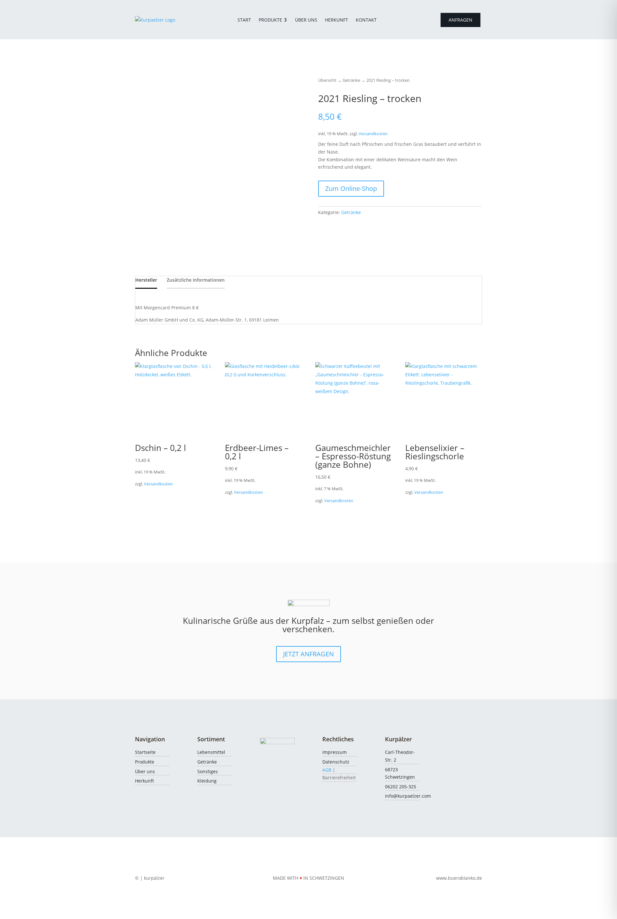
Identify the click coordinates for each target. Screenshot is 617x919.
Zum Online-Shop (351, 188)
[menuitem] (244, 20)
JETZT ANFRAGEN (308, 654)
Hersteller (146, 280)
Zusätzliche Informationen (196, 280)
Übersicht (327, 80)
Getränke (351, 80)
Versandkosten (373, 133)
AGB (326, 770)
